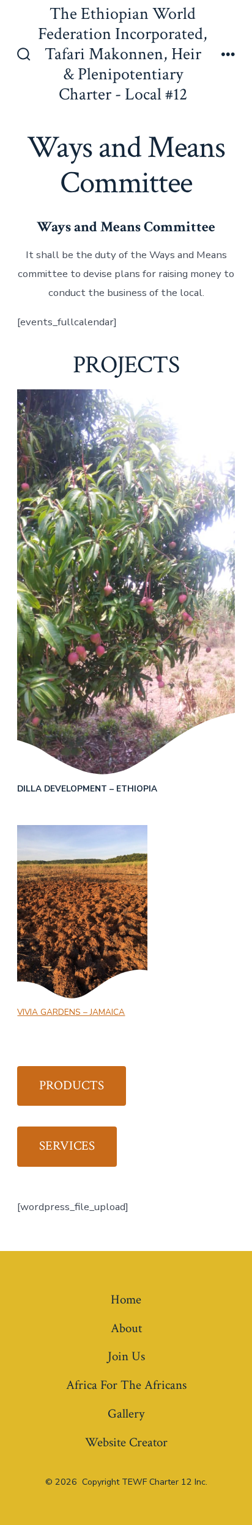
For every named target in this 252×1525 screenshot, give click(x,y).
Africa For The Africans (126, 1385)
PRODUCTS (71, 1085)
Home (126, 1299)
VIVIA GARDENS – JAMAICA (71, 1012)
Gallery (126, 1413)
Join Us (126, 1356)
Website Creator (126, 1442)
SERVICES (67, 1145)
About (126, 1328)
